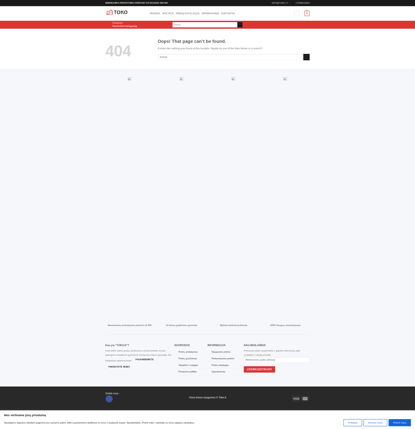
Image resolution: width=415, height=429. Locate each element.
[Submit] (240, 25)
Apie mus (168, 13)
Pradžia (155, 13)
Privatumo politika (187, 371)
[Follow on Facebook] (109, 398)
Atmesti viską (375, 422)
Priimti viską (399, 422)
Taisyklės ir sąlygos (188, 365)
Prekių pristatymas (188, 351)
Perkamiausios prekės (223, 358)
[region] (207, 419)
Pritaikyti (352, 422)
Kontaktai (228, 13)
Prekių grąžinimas (187, 358)
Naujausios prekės (221, 351)
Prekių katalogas (187, 13)
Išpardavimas (210, 13)
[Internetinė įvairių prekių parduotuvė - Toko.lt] (125, 13)
